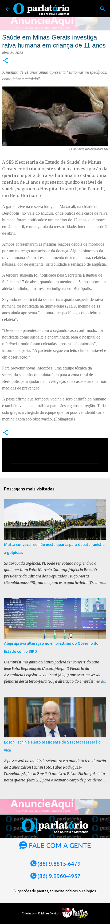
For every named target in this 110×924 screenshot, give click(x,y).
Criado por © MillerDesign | (42, 913)
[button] (5, 61)
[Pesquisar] (102, 8)
